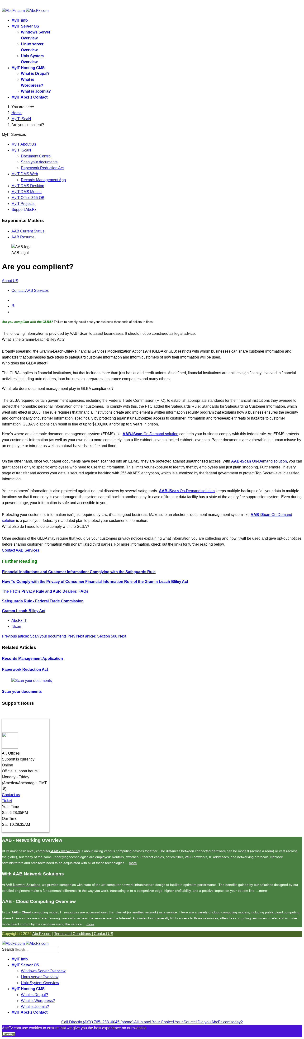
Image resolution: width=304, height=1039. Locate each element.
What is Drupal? (35, 73)
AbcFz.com (41, 934)
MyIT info (19, 20)
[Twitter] (13, 306)
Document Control (36, 156)
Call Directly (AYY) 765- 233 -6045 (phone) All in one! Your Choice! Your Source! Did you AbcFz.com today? (152, 1022)
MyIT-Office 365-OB (27, 198)
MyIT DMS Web (24, 174)
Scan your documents (39, 162)
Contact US (103, 934)
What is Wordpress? (38, 1001)
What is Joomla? (36, 91)
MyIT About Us (23, 144)
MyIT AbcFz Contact (29, 97)
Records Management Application (32, 658)
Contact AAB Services (30, 290)
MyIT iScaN (21, 150)
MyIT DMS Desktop (27, 186)
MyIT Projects (22, 204)
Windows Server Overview (43, 971)
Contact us (11, 795)
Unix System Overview (40, 983)
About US (10, 281)
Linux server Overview (39, 977)
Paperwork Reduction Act (42, 168)
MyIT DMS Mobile (26, 192)
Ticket (7, 801)
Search (8, 949)
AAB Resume (22, 237)
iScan (16, 626)
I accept (8, 1034)
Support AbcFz (23, 210)
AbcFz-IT (19, 621)
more (133, 863)
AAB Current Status (27, 231)
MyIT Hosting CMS (28, 68)
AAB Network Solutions (23, 885)
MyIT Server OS (25, 26)
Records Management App (43, 180)
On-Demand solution (150, 434)
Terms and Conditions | (74, 934)
